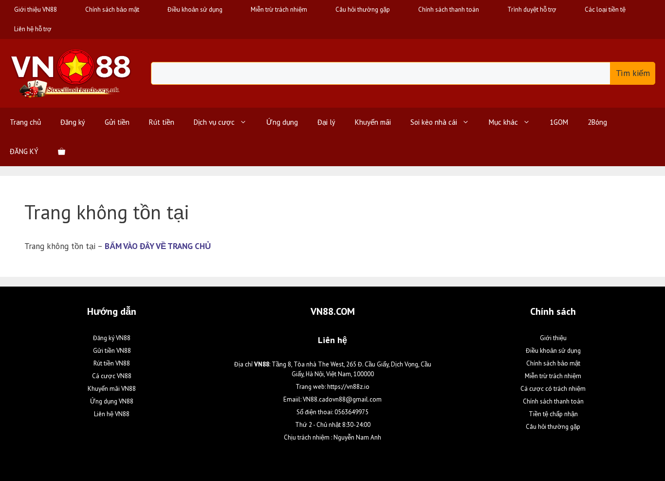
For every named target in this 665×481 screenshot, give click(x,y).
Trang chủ (25, 122)
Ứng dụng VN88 (111, 401)
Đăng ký (72, 122)
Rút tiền (161, 122)
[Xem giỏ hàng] (61, 151)
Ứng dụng (282, 122)
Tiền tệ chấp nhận (553, 414)
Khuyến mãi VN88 (112, 389)
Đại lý (326, 122)
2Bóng (597, 122)
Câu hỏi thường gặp (362, 9)
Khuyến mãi (373, 122)
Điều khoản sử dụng (194, 9)
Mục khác (503, 122)
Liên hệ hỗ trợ (33, 29)
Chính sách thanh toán (448, 9)
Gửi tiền (117, 122)
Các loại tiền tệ (605, 9)
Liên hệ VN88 (111, 414)
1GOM (559, 122)
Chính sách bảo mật (112, 9)
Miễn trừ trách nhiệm (279, 9)
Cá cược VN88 (111, 376)
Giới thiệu (553, 338)
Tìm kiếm (633, 73)
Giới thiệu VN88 (35, 9)
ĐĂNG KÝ (24, 151)
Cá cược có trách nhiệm (553, 389)
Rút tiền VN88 (111, 363)
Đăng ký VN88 (111, 338)
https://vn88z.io (348, 387)
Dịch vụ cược (214, 122)
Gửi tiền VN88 (112, 350)
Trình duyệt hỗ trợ (531, 9)
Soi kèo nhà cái (433, 122)
